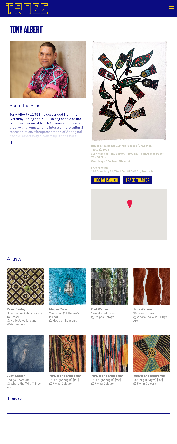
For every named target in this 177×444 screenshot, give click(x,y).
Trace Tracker (137, 181)
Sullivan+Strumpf (118, 161)
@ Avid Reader (100, 167)
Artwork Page (25, 297)
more (14, 399)
